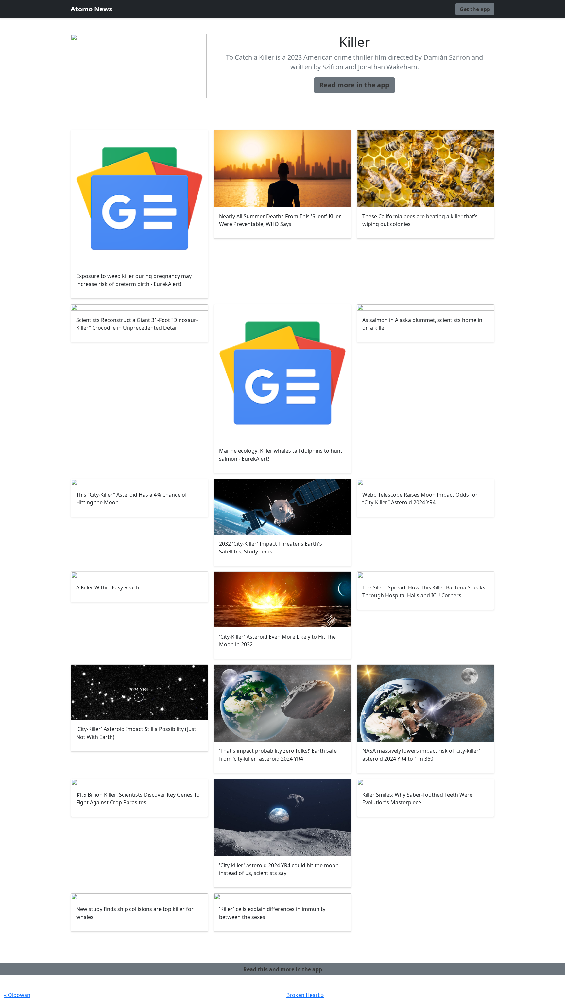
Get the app (475, 9)
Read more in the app (354, 84)
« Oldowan (17, 995)
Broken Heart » (305, 995)
